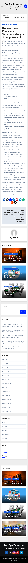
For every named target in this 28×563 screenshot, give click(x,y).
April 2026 (5, 364)
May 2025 (4, 387)
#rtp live (19, 43)
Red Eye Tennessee (13, 4)
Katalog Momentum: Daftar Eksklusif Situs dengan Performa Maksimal (14, 291)
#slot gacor (8, 45)
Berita (3, 423)
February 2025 (6, 391)
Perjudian (4, 430)
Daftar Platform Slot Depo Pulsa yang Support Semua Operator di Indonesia (13, 533)
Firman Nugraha (10, 260)
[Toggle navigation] (2, 6)
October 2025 (6, 379)
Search (4, 307)
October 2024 (6, 407)
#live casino (13, 43)
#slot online (14, 45)
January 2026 (6, 368)
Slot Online (13, 24)
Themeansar (13, 560)
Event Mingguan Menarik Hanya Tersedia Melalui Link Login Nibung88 (13, 274)
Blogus (22, 558)
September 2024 (6, 411)
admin (8, 41)
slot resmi (4, 452)
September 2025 (6, 383)
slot (3, 449)
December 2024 (6, 399)
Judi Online (6, 24)
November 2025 (6, 376)
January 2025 (6, 395)
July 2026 (5, 360)
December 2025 (6, 372)
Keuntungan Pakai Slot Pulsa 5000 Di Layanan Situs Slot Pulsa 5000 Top (13, 258)
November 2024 (6, 403)
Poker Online (5, 434)
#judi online (7, 43)
